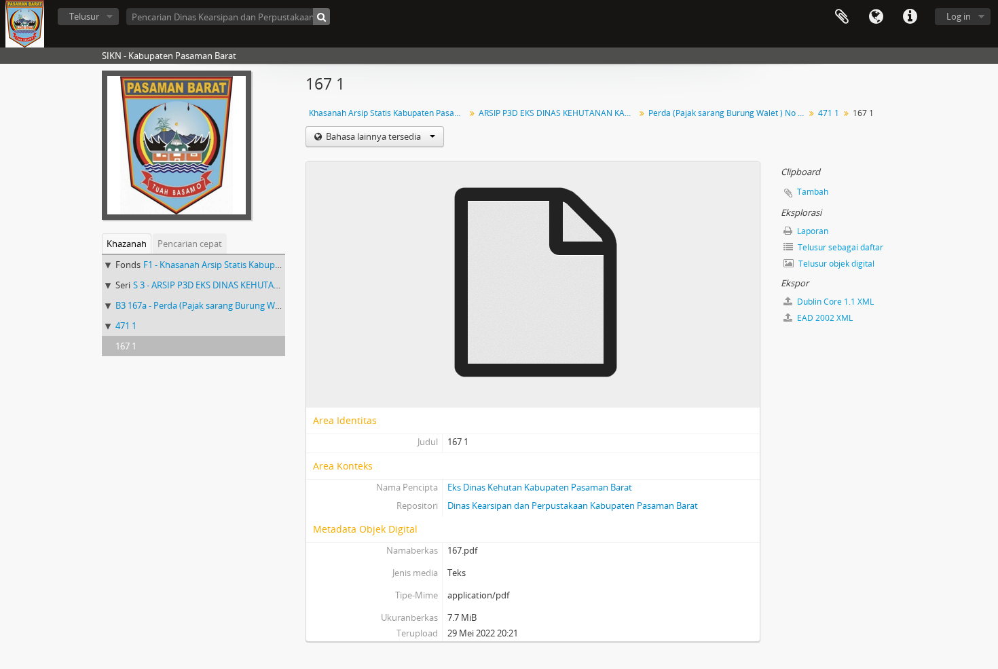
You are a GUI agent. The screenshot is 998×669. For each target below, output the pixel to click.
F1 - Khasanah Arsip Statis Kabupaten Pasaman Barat (249, 265)
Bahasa (876, 17)
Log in (958, 16)
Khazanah (127, 243)
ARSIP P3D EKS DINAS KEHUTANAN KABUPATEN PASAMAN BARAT (558, 113)
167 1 (125, 346)
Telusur (84, 16)
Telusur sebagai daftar (839, 247)
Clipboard (842, 17)
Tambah (812, 191)
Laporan (811, 231)
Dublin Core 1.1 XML (834, 301)
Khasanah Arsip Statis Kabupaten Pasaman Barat (388, 113)
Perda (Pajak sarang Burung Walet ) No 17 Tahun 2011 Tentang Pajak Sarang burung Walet (728, 113)
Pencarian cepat (190, 243)
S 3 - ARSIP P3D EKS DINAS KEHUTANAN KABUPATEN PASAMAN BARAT (274, 285)
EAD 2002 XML (824, 318)
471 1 (125, 326)
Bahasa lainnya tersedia (373, 136)
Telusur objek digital (835, 263)
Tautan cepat (910, 17)
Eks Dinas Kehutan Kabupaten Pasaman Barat (539, 487)
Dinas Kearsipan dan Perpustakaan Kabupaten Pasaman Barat (572, 505)
